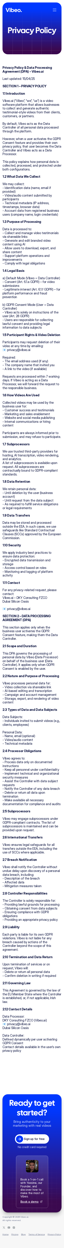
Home (5, 1234)
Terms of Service (36, 1234)
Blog (23, 1234)
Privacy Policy (54, 1234)
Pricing (14, 1234)
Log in (15, 19)
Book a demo (29, 1201)
